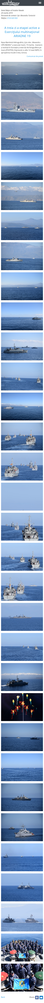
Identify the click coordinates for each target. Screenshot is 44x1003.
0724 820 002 (12, 18)
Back (3, 997)
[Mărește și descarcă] (22, 76)
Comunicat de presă (35, 56)
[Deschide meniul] (40, 3)
